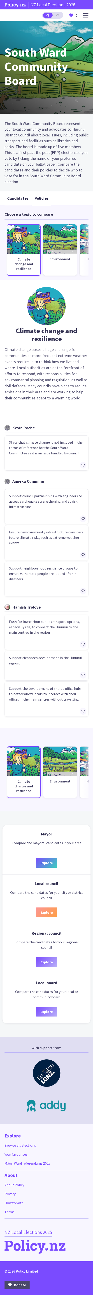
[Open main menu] (85, 15)
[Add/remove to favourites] (83, 465)
